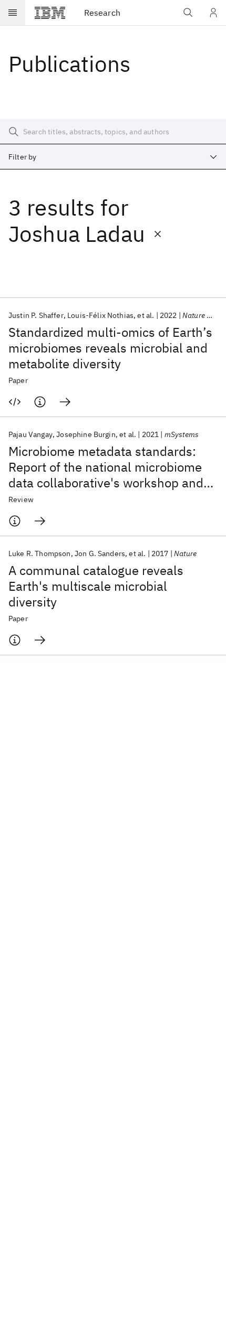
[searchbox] (113, 131)
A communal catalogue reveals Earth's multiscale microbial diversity (95, 586)
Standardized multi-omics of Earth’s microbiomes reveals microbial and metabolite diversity (110, 347)
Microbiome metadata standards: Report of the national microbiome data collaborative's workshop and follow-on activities (105, 467)
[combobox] (113, 156)
